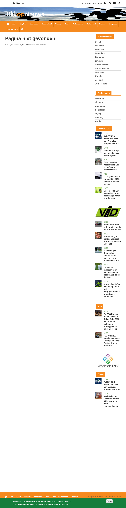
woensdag (100, 106)
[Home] (25, 14)
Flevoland (99, 46)
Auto (14, 24)
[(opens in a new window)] (105, 3)
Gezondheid (47, 24)
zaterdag (99, 117)
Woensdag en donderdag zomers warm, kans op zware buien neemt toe (111, 256)
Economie (34, 24)
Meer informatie (61, 504)
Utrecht (98, 76)
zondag (98, 121)
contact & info (86, 3)
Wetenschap (78, 24)
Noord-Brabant (102, 65)
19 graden (19, 3)
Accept (109, 501)
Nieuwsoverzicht (8, 24)
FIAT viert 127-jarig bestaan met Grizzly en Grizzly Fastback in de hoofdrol (112, 341)
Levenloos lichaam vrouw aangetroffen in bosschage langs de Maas (112, 272)
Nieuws (102, 24)
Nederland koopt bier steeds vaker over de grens (112, 153)
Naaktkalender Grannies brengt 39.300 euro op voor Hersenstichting (111, 401)
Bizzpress (113, 24)
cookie (94, 3)
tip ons (100, 3)
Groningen (100, 57)
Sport (67, 24)
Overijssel (99, 72)
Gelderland (100, 53)
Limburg (99, 61)
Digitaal (23, 24)
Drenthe (99, 42)
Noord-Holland (102, 68)
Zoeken (22, 29)
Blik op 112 (12, 29)
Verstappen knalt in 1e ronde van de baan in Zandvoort (112, 227)
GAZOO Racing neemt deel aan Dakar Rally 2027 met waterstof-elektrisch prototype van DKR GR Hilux (111, 321)
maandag (99, 98)
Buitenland (91, 24)
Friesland (99, 49)
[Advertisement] (108, 453)
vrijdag (98, 114)
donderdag (100, 110)
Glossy (58, 24)
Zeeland (99, 80)
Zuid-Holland (101, 84)
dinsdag (99, 102)
